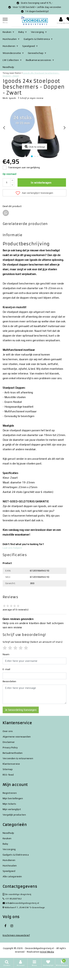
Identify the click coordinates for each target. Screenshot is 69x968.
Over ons (8, 731)
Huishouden (10, 39)
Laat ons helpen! (12, 547)
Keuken (7, 32)
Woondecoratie (12, 53)
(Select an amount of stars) (33, 641)
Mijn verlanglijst (12, 809)
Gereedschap (35, 53)
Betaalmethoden (13, 752)
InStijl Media (47, 951)
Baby (21, 32)
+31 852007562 (13, 898)
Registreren (10, 792)
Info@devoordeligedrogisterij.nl (22, 903)
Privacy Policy (10, 747)
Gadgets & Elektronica (37, 39)
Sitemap (8, 769)
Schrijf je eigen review (31, 98)
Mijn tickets (9, 803)
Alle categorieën (12, 876)
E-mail (6, 669)
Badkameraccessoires (38, 60)
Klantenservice (11, 763)
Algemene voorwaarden (17, 736)
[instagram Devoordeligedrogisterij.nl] (11, 925)
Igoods (12, 98)
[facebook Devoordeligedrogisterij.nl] (5, 925)
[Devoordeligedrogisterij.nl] (34, 21)
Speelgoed (28, 46)
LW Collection (11, 60)
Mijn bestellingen (13, 798)
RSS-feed (8, 774)
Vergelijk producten (14, 814)
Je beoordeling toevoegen (20, 709)
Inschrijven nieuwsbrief (16, 935)
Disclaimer (9, 742)
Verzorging (37, 32)
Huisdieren (9, 46)
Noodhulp (8, 67)
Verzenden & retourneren (18, 758)
